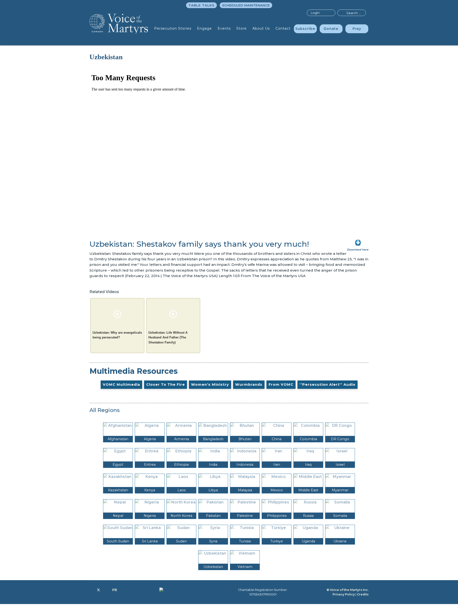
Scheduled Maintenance (246, 5)
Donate (331, 29)
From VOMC (281, 384)
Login (315, 13)
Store (241, 28)
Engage (204, 28)
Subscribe (305, 29)
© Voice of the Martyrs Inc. (348, 590)
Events (224, 28)
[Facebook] (90, 590)
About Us (261, 28)
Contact (283, 28)
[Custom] (114, 590)
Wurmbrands (248, 384)
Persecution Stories (172, 28)
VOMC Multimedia (121, 384)
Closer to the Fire (165, 384)
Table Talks (201, 5)
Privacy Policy (344, 594)
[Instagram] (106, 590)
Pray (357, 29)
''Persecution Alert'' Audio (327, 384)
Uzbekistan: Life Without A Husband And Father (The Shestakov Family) (167, 337)
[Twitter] (98, 590)
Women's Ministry (210, 384)
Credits (363, 594)
